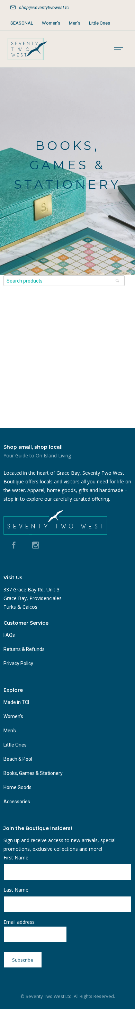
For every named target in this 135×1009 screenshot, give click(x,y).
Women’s (51, 23)
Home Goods (17, 787)
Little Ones (99, 23)
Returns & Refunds (24, 649)
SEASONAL (21, 23)
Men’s (74, 23)
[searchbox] (64, 280)
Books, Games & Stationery (33, 773)
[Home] (27, 58)
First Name (15, 857)
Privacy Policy (18, 663)
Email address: (19, 922)
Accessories (16, 801)
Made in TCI (16, 702)
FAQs (9, 635)
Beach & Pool (17, 759)
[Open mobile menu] (121, 49)
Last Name (15, 889)
